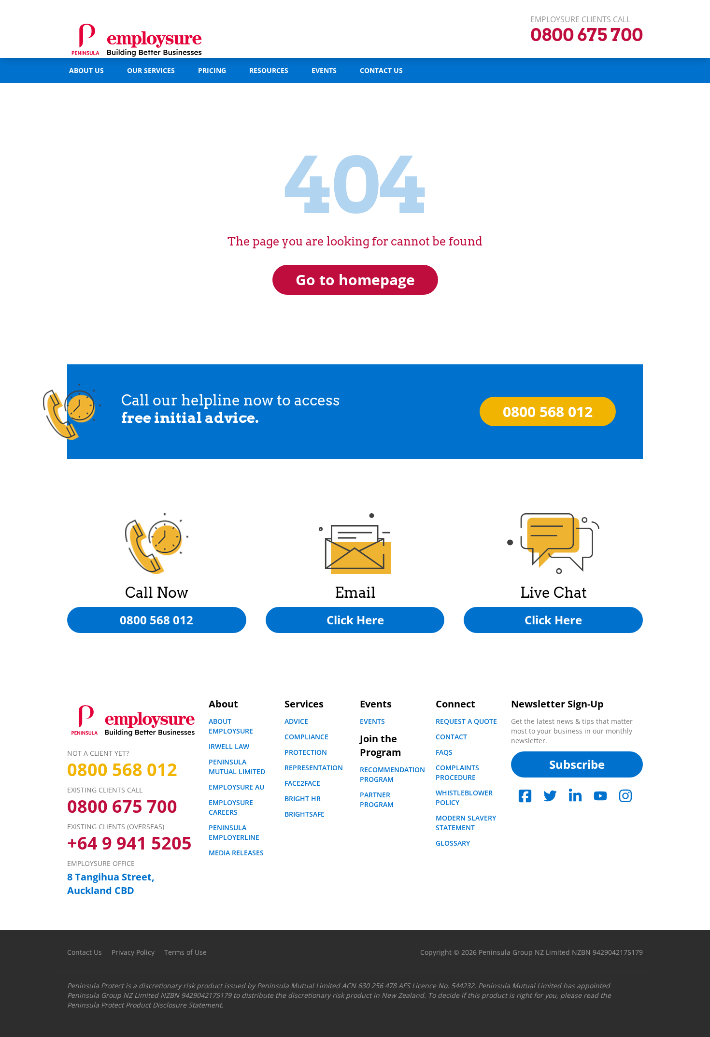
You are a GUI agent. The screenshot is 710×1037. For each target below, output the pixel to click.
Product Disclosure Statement (174, 1004)
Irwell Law (229, 746)
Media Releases (236, 852)
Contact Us (381, 70)
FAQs (444, 752)
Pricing (212, 70)
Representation (313, 767)
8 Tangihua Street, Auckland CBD (111, 883)
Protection (305, 752)
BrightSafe (304, 814)
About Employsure (231, 726)
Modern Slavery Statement (466, 822)
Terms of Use (185, 952)
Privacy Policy (133, 952)
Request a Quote (466, 721)
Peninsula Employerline (234, 832)
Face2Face (302, 783)
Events (324, 70)
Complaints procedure (457, 772)
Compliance (306, 736)
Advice (296, 721)
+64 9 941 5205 (129, 843)
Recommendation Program (392, 774)
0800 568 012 (122, 769)
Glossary (453, 843)
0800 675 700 (122, 806)
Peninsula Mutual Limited (237, 766)
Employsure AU (236, 787)
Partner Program (377, 799)
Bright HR (302, 798)
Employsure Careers (231, 807)
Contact (451, 736)
